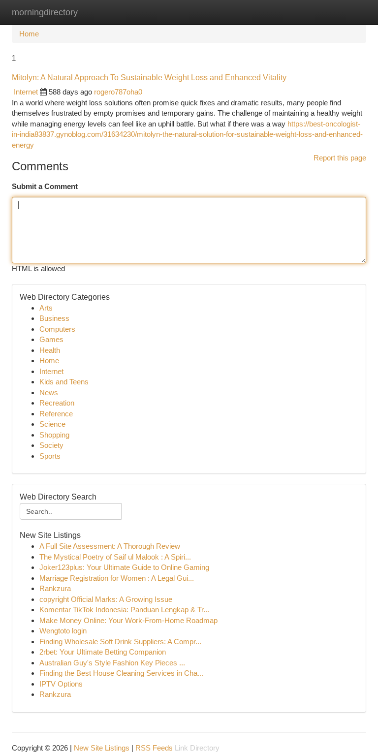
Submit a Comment (45, 186)
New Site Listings (101, 748)
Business (54, 318)
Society (51, 445)
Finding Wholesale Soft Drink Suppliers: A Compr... (120, 641)
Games (51, 339)
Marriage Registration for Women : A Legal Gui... (116, 578)
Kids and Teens (64, 381)
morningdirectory (45, 12)
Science (52, 424)
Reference (56, 413)
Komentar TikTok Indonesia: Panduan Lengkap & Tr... (124, 609)
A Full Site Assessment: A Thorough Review (109, 546)
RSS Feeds (154, 748)
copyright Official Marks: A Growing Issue (105, 599)
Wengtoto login (63, 631)
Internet (26, 92)
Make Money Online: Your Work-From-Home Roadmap (128, 620)
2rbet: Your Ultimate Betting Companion (102, 652)
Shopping (54, 435)
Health (49, 350)
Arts (46, 308)
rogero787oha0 (118, 92)
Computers (57, 329)
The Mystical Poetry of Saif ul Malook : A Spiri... (115, 557)
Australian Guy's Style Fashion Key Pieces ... (112, 663)
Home (29, 34)
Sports (50, 456)
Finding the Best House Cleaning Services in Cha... (121, 673)
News (48, 392)
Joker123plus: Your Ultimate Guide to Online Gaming (124, 567)
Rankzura (55, 588)
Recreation (56, 403)
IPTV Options (61, 684)
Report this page (340, 158)
